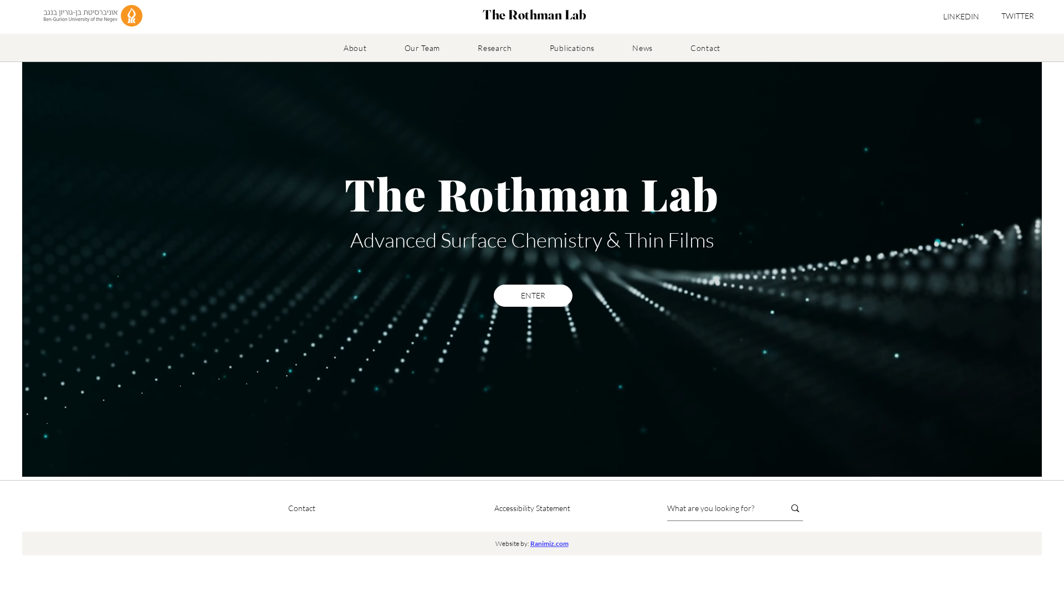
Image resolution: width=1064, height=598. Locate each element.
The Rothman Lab (534, 15)
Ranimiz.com (549, 543)
